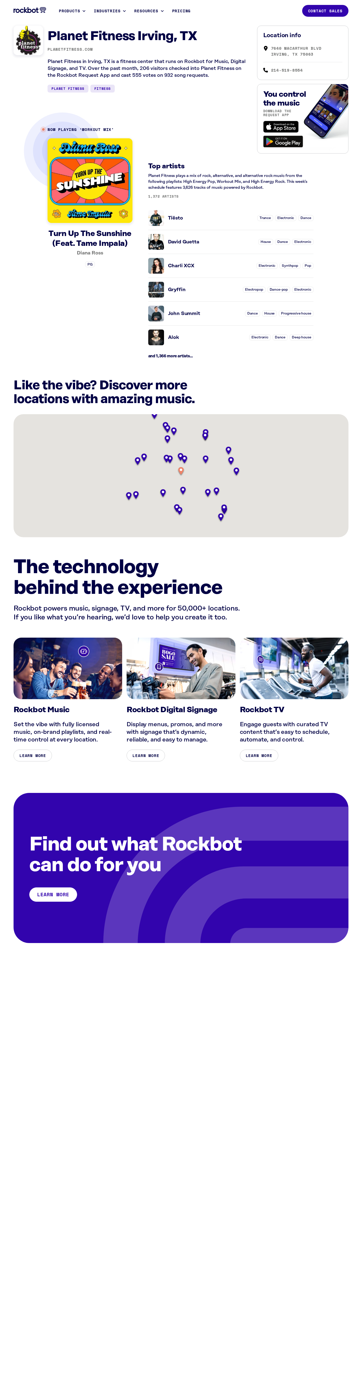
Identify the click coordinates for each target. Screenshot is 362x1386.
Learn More (32, 755)
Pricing (181, 11)
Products (69, 11)
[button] (181, 471)
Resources (146, 11)
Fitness (102, 88)
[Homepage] (30, 10)
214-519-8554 (287, 70)
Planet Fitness (67, 88)
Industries (107, 11)
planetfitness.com (70, 49)
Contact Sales (325, 11)
